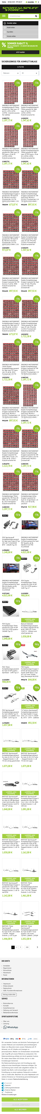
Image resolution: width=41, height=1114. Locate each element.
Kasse (5, 975)
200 (27, 947)
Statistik (8, 1085)
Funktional (8, 1092)
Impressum (6, 984)
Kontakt (6, 1006)
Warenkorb (7, 973)
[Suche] (36, 16)
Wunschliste (7, 970)
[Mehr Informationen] (20, 1039)
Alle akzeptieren (21, 1099)
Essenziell (8, 1083)
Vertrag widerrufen (9, 995)
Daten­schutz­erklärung (20, 1079)
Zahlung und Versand (10, 1010)
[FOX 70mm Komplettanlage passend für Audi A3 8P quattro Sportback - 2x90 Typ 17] (11, 654)
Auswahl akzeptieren (20, 1105)
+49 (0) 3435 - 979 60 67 (14, 2)
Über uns (6, 1021)
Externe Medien (10, 1090)
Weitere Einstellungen (9, 1095)
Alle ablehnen (20, 1110)
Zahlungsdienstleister (12, 1088)
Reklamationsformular (10, 1013)
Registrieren (7, 968)
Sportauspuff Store (20, 9)
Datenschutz (7, 988)
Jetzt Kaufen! (20, 52)
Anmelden (6, 966)
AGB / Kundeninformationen (12, 991)
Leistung (6, 1024)
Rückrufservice (8, 1003)
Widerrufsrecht (8, 986)
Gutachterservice (8, 1008)
